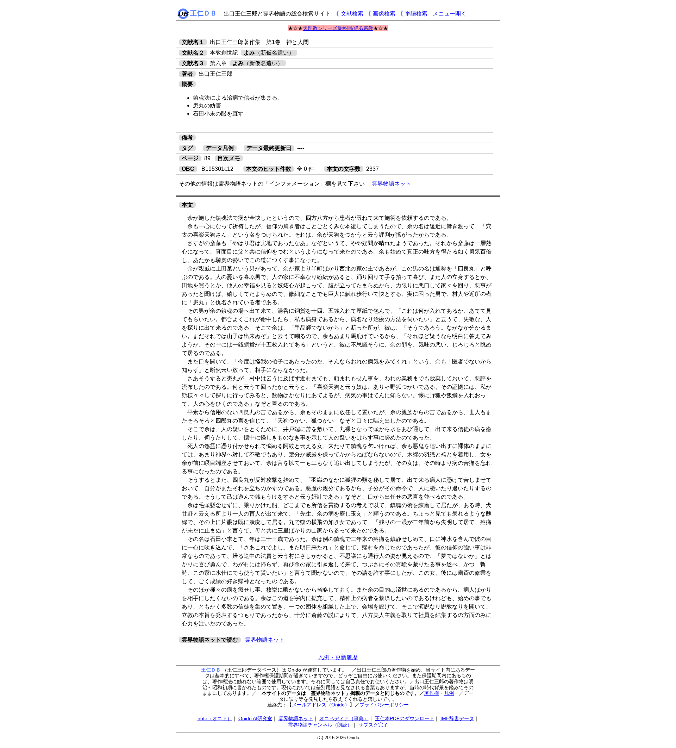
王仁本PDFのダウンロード (404, 718)
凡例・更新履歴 (338, 657)
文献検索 (352, 14)
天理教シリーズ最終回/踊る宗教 (338, 28)
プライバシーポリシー (384, 705)
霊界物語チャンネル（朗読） (320, 725)
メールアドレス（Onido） (321, 705)
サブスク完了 (373, 725)
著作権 (431, 693)
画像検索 (384, 14)
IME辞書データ (457, 718)
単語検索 (416, 14)
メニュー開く (450, 14)
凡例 (449, 693)
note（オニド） (215, 718)
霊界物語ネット (391, 184)
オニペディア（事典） (344, 718)
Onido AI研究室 (255, 718)
